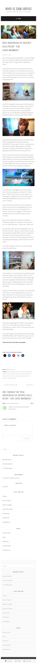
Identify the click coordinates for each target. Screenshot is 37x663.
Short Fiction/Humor (8, 509)
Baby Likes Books (7, 459)
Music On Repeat (7, 500)
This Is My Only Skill (7, 464)
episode (9, 371)
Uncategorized (6, 522)
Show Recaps (11, 369)
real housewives (13, 373)
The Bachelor (6, 518)
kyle (17, 371)
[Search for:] (18, 449)
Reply (32, 403)
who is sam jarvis (18, 8)
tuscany (19, 376)
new (8, 373)
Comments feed (7, 546)
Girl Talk (4, 496)
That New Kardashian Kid (10, 385)
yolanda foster (25, 376)
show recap (14, 376)
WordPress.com (7, 550)
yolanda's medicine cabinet (9, 378)
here (24, 342)
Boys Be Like (29, 385)
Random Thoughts (7, 505)
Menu (19, 18)
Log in (4, 537)
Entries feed (6, 541)
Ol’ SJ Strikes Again (7, 468)
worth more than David (9, 198)
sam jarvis (8, 376)
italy (12, 371)
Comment (26, 438)
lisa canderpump (23, 371)
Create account (6, 533)
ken (15, 371)
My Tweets (5, 486)
